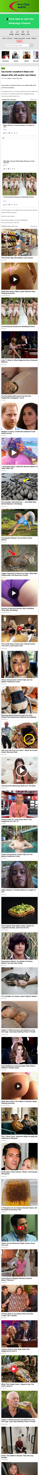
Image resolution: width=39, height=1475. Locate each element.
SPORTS (34, 38)
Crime (3, 68)
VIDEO (23, 34)
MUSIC (17, 34)
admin (9, 78)
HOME (11, 34)
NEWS (4, 38)
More (19, 41)
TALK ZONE (21, 38)
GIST (28, 34)
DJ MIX (28, 38)
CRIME (16, 38)
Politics (9, 38)
